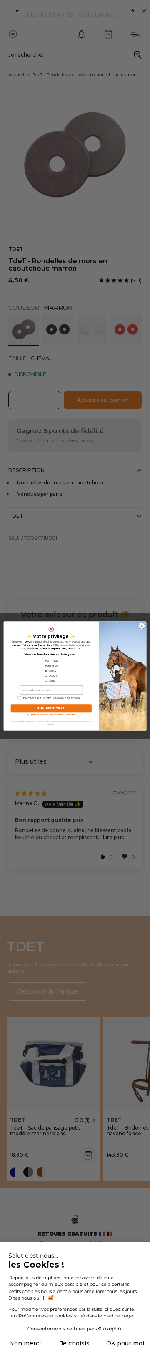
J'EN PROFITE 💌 (51, 708)
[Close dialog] (142, 626)
